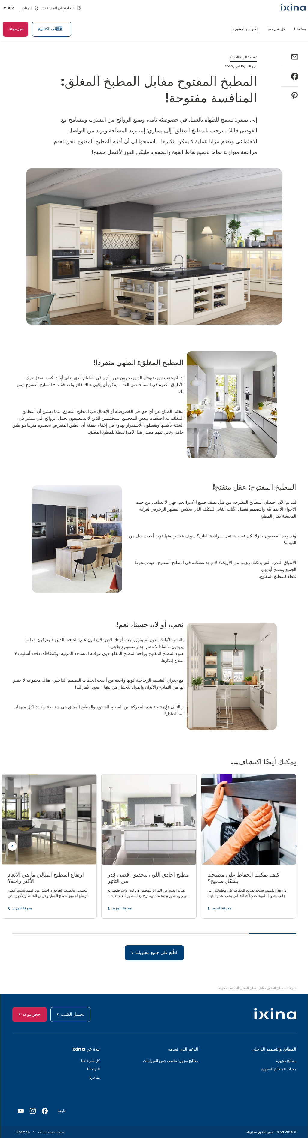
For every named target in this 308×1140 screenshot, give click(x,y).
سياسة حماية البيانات (50, 1132)
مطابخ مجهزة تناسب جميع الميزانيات (170, 1060)
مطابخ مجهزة (286, 1060)
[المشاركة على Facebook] (294, 77)
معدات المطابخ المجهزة (278, 1069)
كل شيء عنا (90, 1060)
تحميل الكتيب (72, 1014)
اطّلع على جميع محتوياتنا (156, 953)
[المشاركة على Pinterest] (294, 96)
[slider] (154, 936)
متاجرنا (94, 1077)
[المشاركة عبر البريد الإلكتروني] (294, 57)
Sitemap (22, 1132)
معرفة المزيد (221, 909)
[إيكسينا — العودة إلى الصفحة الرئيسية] (293, 7)
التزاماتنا (93, 1069)
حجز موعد (32, 1014)
